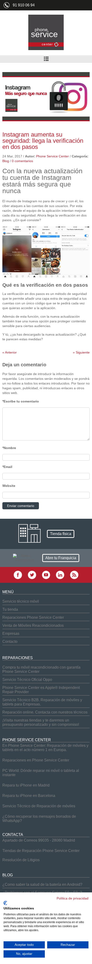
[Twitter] (32, 578)
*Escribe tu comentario (20, 401)
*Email (7, 467)
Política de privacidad (72, 898)
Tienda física (60, 534)
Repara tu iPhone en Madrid (26, 785)
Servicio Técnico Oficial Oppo (27, 680)
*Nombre (9, 448)
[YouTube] (46, 578)
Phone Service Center (52, 156)
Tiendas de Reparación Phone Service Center (40, 851)
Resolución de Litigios (21, 860)
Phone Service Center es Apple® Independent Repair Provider (41, 690)
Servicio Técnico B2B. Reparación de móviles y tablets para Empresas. (42, 702)
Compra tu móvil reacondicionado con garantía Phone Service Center (41, 669)
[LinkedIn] (60, 578)
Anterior (9, 352)
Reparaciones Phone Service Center (33, 617)
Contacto (9, 642)
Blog (5, 161)
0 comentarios (22, 161)
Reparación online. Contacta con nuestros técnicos (45, 712)
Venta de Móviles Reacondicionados (33, 625)
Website (8, 486)
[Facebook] (17, 578)
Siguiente (81, 352)
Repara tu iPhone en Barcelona (28, 796)
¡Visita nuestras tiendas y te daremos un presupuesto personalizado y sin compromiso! (40, 722)
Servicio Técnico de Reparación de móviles (38, 806)
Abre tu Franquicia (60, 558)
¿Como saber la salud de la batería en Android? (42, 884)
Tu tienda (10, 609)
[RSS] (74, 578)
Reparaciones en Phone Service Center (35, 760)
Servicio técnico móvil (20, 601)
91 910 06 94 (24, 5)
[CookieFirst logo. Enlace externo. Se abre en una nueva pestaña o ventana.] (5, 903)
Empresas (10, 633)
